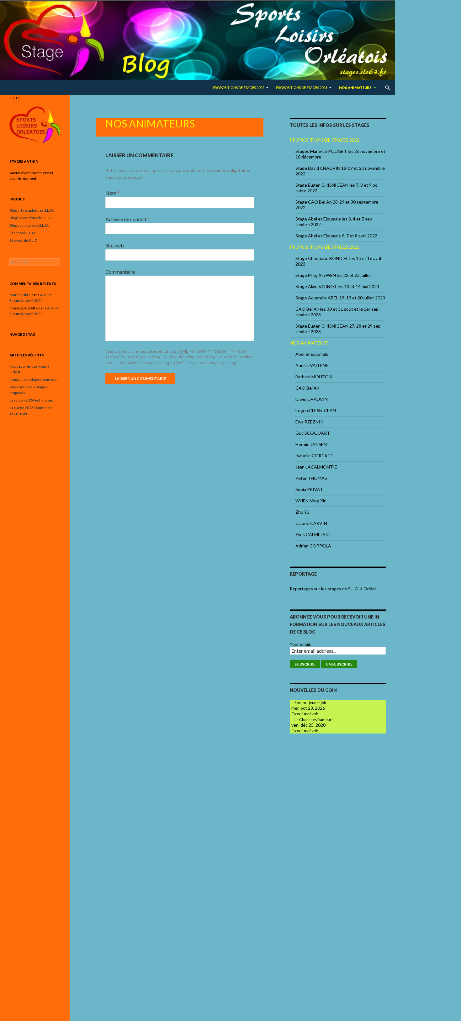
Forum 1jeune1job (310, 702)
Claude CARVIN (311, 523)
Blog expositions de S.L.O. (30, 217)
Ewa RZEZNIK (309, 421)
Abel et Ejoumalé (311, 354)
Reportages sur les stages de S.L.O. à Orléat (333, 588)
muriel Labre (20, 295)
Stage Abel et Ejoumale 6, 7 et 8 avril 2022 (336, 235)
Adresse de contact (127, 219)
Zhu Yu (302, 512)
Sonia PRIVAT (309, 489)
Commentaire (120, 272)
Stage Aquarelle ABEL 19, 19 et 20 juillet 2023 (340, 297)
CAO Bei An (307, 388)
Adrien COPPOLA (313, 545)
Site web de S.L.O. (24, 240)
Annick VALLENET (313, 365)
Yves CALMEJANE (313, 534)
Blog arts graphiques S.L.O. (31, 210)
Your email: (300, 644)
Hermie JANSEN (311, 444)
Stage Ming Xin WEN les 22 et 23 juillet (333, 275)
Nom (112, 193)
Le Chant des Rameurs (313, 719)
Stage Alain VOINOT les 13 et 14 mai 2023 (337, 286)
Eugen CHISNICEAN (315, 410)
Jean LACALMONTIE (316, 466)
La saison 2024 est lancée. (31, 400)
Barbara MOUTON (313, 376)
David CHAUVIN (311, 399)
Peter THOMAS (311, 478)
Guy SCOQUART (312, 433)
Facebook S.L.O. (22, 233)
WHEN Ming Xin (310, 500)
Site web (114, 245)
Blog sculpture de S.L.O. (29, 225)
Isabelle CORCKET (314, 455)
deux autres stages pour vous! (34, 379)
